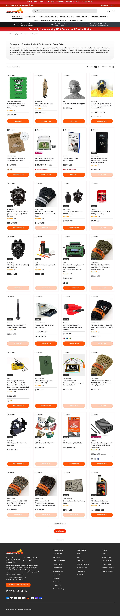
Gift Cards (104, 5)
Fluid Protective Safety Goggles (74, 104)
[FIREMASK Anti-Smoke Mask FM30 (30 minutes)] (102, 587)
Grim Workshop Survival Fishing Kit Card (74, 502)
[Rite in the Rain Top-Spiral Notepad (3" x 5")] (46, 365)
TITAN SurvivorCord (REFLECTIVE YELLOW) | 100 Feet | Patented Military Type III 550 (45, 606)
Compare (90, 67)
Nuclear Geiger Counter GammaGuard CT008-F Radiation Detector (99, 160)
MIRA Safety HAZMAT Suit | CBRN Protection (44, 105)
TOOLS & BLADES (66, 17)
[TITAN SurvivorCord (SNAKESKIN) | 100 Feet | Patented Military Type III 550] (46, 536)
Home (7, 33)
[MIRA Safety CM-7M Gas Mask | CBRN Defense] (74, 196)
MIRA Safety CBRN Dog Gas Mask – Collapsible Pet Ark (44, 159)
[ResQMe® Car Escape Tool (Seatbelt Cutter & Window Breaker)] (74, 309)
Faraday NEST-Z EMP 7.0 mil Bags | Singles (44, 326)
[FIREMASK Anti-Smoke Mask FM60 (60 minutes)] (102, 196)
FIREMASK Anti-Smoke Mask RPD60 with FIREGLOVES (100, 553)
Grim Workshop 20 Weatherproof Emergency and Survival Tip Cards (73, 383)
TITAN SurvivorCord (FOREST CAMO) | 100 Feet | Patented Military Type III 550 (17, 503)
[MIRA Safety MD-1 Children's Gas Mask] (18, 427)
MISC (82, 20)
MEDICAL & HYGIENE (41, 20)
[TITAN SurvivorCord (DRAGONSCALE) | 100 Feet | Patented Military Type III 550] (46, 485)
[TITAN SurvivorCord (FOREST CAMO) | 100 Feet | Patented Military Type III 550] (18, 485)
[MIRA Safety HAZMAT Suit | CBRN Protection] (46, 88)
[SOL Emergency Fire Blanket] (74, 427)
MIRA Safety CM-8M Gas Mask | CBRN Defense (18, 266)
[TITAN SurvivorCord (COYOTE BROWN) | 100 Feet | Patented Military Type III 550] (102, 365)
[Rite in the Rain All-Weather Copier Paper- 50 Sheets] (18, 143)
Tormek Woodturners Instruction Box (70, 159)
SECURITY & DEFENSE (98, 17)
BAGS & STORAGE (58, 20)
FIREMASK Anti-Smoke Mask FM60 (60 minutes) (100, 213)
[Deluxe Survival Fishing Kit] (18, 587)
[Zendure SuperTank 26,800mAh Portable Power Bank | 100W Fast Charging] (102, 427)
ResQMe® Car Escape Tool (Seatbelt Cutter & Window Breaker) (72, 327)
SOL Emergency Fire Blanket (72, 443)
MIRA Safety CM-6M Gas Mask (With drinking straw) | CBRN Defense (17, 214)
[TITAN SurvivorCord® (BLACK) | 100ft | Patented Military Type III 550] (102, 309)
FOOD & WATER (30, 17)
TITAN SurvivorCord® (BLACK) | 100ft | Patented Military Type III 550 (102, 327)
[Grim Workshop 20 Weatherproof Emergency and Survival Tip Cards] (74, 365)
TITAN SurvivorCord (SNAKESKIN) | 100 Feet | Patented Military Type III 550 (45, 554)
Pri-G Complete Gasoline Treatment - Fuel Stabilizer (100, 502)
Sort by (8, 67)
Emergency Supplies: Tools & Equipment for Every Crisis (24, 33)
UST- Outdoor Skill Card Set (44, 443)
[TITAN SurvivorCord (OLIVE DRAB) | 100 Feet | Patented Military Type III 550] (102, 249)
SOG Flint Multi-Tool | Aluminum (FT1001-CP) (74, 553)
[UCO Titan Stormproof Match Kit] (46, 249)
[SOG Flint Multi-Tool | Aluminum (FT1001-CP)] (74, 536)
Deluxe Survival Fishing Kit (16, 603)
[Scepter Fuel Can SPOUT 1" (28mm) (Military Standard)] (18, 309)
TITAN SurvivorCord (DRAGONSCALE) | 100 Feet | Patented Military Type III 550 (45, 503)
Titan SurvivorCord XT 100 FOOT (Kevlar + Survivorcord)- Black (45, 214)
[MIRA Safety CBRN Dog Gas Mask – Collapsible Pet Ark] (46, 143)
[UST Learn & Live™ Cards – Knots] (18, 536)
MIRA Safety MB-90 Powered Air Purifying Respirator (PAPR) (73, 604)
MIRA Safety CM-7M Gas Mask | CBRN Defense (73, 213)
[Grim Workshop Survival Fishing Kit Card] (74, 485)
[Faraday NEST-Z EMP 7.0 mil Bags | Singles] (46, 309)
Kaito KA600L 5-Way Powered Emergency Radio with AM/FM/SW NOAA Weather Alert (73, 268)
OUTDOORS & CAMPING (48, 17)
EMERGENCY (16, 17)
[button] (113, 11)
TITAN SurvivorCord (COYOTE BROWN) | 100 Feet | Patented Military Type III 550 (101, 383)
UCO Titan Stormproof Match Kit (45, 266)
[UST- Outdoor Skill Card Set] (46, 427)
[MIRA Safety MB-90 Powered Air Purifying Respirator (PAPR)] (74, 587)
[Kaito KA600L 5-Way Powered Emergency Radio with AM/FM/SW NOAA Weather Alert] (74, 249)
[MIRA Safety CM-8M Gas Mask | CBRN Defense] (18, 249)
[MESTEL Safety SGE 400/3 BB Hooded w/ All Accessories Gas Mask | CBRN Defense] (102, 88)
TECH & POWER (82, 17)
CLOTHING (72, 20)
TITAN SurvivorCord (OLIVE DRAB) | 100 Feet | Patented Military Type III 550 (100, 267)
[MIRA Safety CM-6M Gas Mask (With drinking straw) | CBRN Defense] (18, 196)
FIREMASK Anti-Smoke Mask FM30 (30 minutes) (100, 604)
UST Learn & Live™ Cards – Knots (16, 553)
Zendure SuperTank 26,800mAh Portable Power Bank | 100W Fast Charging (102, 445)
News (112, 5)
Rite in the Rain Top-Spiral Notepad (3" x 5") (44, 382)
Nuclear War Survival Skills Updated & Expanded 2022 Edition (16, 106)
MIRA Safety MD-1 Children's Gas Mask (17, 444)
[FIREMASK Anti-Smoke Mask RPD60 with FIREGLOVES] (102, 536)
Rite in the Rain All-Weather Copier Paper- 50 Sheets (16, 159)
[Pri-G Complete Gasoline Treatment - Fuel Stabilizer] (102, 485)
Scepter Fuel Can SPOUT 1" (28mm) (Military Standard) (16, 326)
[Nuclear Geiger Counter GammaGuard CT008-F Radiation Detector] (102, 143)
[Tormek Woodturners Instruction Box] (74, 143)
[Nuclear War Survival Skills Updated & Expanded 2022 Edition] (18, 88)
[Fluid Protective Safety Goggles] (74, 88)
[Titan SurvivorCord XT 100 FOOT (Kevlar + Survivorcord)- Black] (46, 196)
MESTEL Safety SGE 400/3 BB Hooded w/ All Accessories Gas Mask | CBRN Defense (101, 106)
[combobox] (64, 11)
